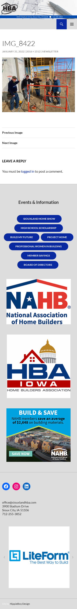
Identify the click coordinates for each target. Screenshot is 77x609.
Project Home (57, 237)
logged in (27, 171)
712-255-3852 (11, 514)
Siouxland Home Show (39, 218)
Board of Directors (38, 264)
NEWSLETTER (50, 51)
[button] (4, 557)
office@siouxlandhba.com (19, 502)
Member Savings (38, 255)
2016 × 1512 (33, 51)
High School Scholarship (38, 228)
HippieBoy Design (20, 603)
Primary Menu (72, 24)
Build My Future (21, 237)
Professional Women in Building (38, 246)
